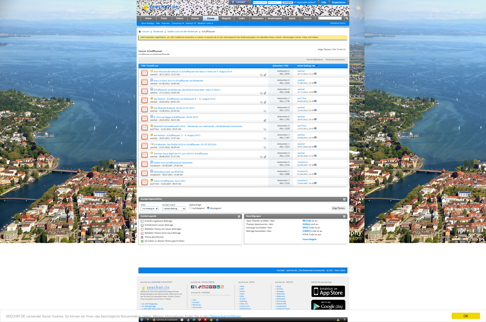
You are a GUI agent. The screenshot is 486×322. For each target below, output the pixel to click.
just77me (154, 129)
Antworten (277, 66)
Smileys (306, 224)
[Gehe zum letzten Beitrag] (315, 74)
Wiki (242, 296)
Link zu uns (244, 306)
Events (195, 18)
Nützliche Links (204, 23)
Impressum (197, 307)
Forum (210, 18)
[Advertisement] (243, 256)
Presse (242, 299)
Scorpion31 (155, 166)
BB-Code (307, 221)
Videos (179, 18)
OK (466, 315)
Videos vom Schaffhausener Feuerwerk (173, 163)
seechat (153, 74)
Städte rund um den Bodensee (182, 31)
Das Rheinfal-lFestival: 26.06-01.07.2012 (174, 108)
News (242, 291)
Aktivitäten (258, 18)
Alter (143, 205)
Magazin (226, 18)
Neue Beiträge (147, 23)
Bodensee (158, 31)
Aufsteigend (198, 208)
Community (176, 23)
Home (148, 18)
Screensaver (282, 306)
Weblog (243, 301)
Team (242, 294)
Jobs (194, 300)
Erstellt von (153, 66)
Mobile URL (281, 304)
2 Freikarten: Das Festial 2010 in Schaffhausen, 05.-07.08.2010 (185, 144)
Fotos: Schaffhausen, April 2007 (170, 181)
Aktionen (189, 23)
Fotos (164, 18)
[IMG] (305, 228)
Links (242, 18)
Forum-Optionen (314, 60)
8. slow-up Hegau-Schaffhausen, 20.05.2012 (176, 117)
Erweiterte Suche (338, 23)
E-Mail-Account (283, 309)
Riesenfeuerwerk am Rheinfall (168, 172)
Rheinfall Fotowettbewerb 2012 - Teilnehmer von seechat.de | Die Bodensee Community (198, 126)
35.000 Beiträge (149, 306)
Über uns (244, 304)
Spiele (292, 18)
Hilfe (323, 2)
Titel (143, 66)
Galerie (308, 18)
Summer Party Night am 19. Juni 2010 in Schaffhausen (181, 153)
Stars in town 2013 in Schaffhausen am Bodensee (178, 81)
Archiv (329, 270)
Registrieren (339, 2)
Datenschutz (245, 309)
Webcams (281, 294)
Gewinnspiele (275, 18)
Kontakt (281, 270)
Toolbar (280, 289)
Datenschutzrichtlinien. (225, 316)
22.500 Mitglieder (150, 304)
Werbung (196, 305)
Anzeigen (280, 291)
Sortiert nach (168, 205)
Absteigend (215, 208)
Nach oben (340, 270)
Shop (279, 287)
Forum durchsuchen (334, 60)
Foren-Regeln (309, 239)
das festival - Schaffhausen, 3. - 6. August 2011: (177, 135)
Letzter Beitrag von (306, 66)
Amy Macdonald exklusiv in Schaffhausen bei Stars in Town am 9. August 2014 (193, 71)
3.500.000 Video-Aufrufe (152, 309)
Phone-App (281, 301)
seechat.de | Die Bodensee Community (305, 270)
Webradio (281, 296)
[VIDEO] (307, 231)
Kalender (166, 23)
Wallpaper (281, 299)
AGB (242, 289)
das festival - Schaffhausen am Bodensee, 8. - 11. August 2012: (185, 99)
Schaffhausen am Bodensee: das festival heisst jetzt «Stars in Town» (187, 90)
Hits (286, 66)
